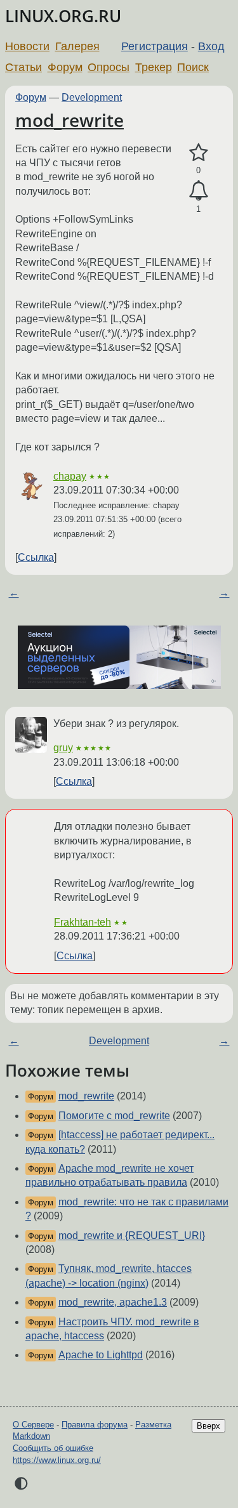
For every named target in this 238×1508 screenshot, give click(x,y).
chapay (69, 476)
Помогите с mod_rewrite (114, 1115)
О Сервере (33, 1424)
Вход (211, 46)
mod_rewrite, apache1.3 (112, 1302)
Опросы (108, 67)
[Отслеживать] (198, 191)
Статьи (23, 67)
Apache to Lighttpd (100, 1354)
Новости (27, 46)
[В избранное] (198, 152)
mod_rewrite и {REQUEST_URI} (131, 1235)
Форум (65, 67)
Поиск (193, 67)
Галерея (77, 46)
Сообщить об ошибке (53, 1448)
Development (92, 97)
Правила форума (95, 1424)
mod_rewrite (69, 120)
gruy (63, 747)
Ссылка (36, 557)
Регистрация (154, 46)
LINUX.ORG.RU (63, 16)
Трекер (153, 67)
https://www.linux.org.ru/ (57, 1460)
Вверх (208, 1426)
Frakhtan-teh (82, 922)
